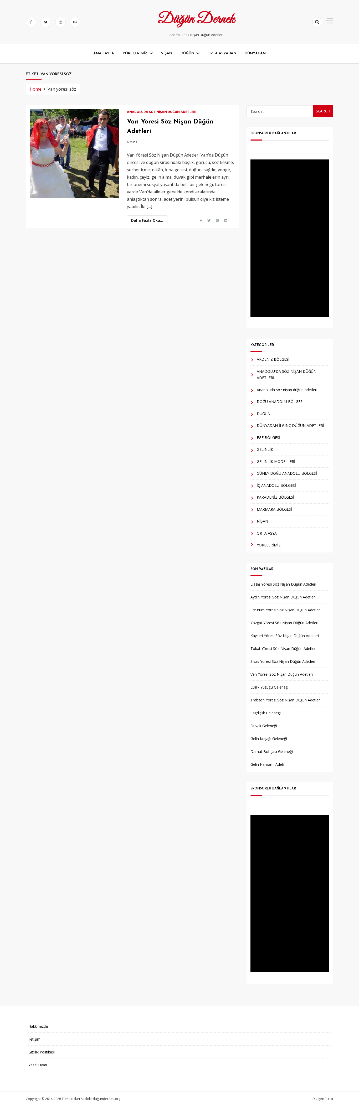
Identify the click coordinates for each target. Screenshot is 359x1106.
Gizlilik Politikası (41, 1052)
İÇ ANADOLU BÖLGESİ (276, 485)
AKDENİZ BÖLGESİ (273, 359)
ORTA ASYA (267, 533)
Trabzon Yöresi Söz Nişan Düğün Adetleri (285, 699)
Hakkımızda (38, 1026)
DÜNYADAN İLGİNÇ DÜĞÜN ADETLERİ (290, 425)
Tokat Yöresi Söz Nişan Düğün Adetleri (283, 648)
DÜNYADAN (255, 53)
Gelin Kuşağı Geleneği (268, 738)
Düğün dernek (196, 19)
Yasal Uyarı (37, 1064)
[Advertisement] (289, 238)
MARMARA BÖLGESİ (274, 509)
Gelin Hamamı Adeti (267, 764)
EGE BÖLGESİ (268, 437)
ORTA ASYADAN (221, 53)
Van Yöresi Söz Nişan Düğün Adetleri (281, 674)
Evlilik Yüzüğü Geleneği (269, 687)
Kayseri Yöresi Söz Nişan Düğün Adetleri (284, 635)
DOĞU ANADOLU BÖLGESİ (280, 401)
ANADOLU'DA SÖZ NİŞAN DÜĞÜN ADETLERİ (286, 374)
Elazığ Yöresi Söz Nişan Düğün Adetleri (283, 584)
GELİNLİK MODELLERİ (276, 461)
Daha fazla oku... (147, 220)
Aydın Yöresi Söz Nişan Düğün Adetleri (283, 597)
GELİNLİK (265, 449)
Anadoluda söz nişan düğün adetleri (161, 112)
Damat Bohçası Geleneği (271, 751)
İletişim (34, 1039)
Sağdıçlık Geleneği (265, 712)
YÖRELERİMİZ (134, 53)
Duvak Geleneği (263, 725)
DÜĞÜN (187, 53)
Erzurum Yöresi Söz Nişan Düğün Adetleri (285, 609)
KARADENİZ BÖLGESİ (275, 497)
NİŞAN (166, 53)
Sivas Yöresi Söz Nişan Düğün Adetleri (282, 661)
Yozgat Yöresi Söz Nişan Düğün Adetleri (284, 622)
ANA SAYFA (103, 53)
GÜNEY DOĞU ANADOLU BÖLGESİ (287, 473)
